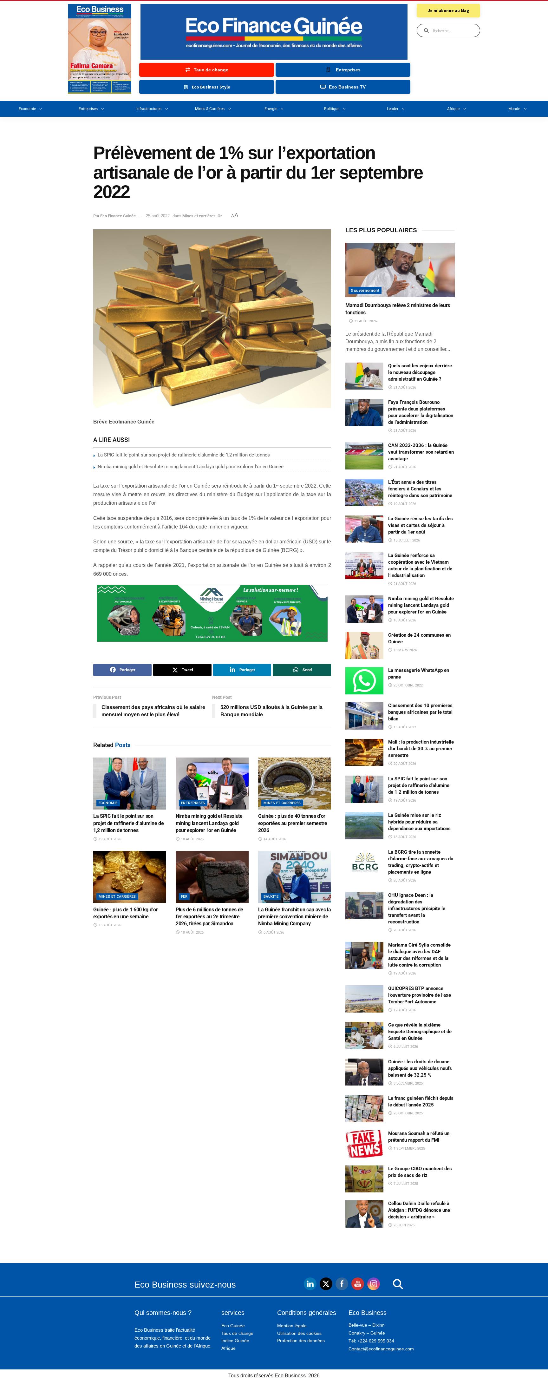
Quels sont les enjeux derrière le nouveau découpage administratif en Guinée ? (420, 372)
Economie (27, 109)
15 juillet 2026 (406, 540)
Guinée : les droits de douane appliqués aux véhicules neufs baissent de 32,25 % (420, 1068)
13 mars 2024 (405, 650)
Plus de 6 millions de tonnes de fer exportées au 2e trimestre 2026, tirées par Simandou (209, 917)
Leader (392, 109)
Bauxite (271, 897)
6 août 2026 (273, 932)
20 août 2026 (404, 764)
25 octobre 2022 (408, 685)
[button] (385, 1284)
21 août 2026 (365, 321)
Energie (270, 109)
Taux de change (237, 1333)
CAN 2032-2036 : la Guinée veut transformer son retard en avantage (421, 452)
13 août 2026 (109, 925)
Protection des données (301, 1340)
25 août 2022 (158, 215)
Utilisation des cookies (299, 1333)
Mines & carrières (210, 109)
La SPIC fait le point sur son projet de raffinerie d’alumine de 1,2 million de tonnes (184, 455)
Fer (184, 897)
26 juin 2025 (403, 1225)
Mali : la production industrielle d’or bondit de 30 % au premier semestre (421, 748)
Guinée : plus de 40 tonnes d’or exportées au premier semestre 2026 (292, 823)
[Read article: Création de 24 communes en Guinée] (364, 645)
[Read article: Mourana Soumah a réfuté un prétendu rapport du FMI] (364, 1144)
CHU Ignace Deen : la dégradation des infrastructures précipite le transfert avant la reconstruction (416, 908)
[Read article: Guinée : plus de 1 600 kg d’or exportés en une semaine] (129, 877)
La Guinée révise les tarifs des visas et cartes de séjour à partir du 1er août (420, 525)
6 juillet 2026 (405, 1047)
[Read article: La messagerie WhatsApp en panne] (364, 680)
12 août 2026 (404, 1010)
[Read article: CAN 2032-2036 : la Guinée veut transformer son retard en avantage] (364, 455)
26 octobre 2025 (408, 1113)
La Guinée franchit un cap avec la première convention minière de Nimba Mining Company (294, 917)
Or (220, 215)
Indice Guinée (235, 1340)
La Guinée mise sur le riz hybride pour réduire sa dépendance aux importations (419, 821)
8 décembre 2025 (408, 1083)
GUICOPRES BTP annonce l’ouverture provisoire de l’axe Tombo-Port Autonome (419, 995)
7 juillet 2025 (405, 1184)
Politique (331, 109)
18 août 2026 (192, 839)
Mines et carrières (199, 215)
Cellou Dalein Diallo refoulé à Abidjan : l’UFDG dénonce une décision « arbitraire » (419, 1210)
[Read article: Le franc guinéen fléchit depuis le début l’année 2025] (364, 1108)
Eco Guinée (233, 1325)
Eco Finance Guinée (118, 215)
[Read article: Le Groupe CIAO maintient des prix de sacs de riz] (364, 1179)
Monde (514, 109)
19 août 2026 (109, 839)
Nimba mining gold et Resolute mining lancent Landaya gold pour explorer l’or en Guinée (191, 466)
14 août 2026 (274, 839)
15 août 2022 (404, 727)
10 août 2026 (192, 932)
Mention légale (292, 1325)
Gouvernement (365, 290)
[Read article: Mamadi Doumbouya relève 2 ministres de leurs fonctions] (400, 270)
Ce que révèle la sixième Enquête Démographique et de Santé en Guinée (420, 1031)
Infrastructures (148, 109)
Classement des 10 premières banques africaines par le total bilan (420, 712)
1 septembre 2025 (409, 1148)
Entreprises (88, 109)
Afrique (453, 109)
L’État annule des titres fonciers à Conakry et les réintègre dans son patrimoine (420, 488)
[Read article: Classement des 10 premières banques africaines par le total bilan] (364, 716)
